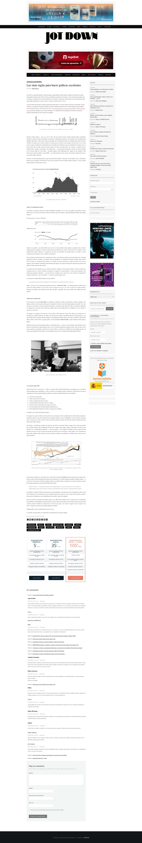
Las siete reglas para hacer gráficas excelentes (43, 595)
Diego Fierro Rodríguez (101, 101)
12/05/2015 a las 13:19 (33, 660)
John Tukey (50, 527)
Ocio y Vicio (91, 74)
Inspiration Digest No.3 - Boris (40, 758)
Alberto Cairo (31, 524)
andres (30, 723)
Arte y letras (36, 74)
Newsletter (107, 26)
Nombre (31, 788)
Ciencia (45, 74)
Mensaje (31, 773)
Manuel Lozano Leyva (101, 151)
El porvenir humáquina (96, 141)
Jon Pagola (98, 169)
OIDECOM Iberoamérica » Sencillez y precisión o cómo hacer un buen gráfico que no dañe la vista (56, 645)
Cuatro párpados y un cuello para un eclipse (101, 89)
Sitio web (31, 802)
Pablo (29, 688)
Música (84, 74)
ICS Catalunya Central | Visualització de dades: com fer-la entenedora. (49, 654)
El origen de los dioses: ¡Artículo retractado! (102, 148)
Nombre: (92, 329)
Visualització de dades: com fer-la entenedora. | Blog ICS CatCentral (48, 642)
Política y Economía (34, 81)
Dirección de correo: (95, 336)
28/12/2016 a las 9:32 (33, 702)
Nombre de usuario (94, 180)
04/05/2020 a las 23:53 (33, 725)
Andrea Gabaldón (100, 158)
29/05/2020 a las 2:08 (33, 735)
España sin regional (95, 124)
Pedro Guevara (32, 671)
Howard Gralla (31, 527)
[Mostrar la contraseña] (112, 189)
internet (41, 527)
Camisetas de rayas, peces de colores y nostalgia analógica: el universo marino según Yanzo (100, 165)
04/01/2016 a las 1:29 (33, 673)
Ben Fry (41, 524)
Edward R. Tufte (58, 524)
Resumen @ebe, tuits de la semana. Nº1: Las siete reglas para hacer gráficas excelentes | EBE (54, 636)
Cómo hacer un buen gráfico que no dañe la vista (44, 639)
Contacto (92, 26)
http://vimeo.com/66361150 (34, 620)
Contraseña (92, 186)
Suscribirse (37, 578)
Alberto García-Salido (101, 91)
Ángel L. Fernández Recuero (102, 119)
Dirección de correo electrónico (36, 795)
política (69, 527)
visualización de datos (33, 530)
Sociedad (108, 74)
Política (100, 74)
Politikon (77, 527)
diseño (48, 524)
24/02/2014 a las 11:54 (33, 601)
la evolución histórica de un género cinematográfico (64, 108)
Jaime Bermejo (32, 711)
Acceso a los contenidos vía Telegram (99, 350)
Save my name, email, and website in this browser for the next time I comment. (47, 810)
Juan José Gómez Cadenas (102, 136)
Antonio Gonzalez (33, 657)
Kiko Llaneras (35, 88)
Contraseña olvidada (95, 201)
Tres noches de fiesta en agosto (98, 156)
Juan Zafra (98, 143)
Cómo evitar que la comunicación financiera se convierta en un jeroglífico (50, 755)
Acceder (49, 26)
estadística (69, 524)
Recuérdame (94, 192)
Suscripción (41, 26)
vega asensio (32, 598)
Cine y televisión (56, 74)
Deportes (67, 74)
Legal (99, 26)
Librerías (85, 26)
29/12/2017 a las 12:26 (33, 714)
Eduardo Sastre (99, 110)
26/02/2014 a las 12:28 (33, 627)
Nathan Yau (33, 420)
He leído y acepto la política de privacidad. (101, 343)
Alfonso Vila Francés (101, 127)
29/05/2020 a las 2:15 (33, 746)
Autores (64, 26)
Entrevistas (76, 74)
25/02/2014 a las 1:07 (33, 614)
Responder (42, 601)
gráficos (78, 524)
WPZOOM (86, 837)
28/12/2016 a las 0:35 (33, 690)
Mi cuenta (56, 26)
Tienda (79, 26)
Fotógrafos (71, 26)
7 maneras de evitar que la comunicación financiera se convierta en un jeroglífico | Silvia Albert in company (57, 648)
